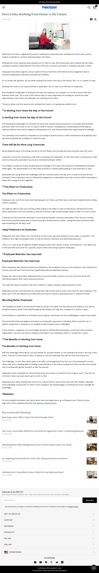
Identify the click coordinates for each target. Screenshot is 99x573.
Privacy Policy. (73, 506)
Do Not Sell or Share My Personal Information (49, 570)
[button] (49, 514)
